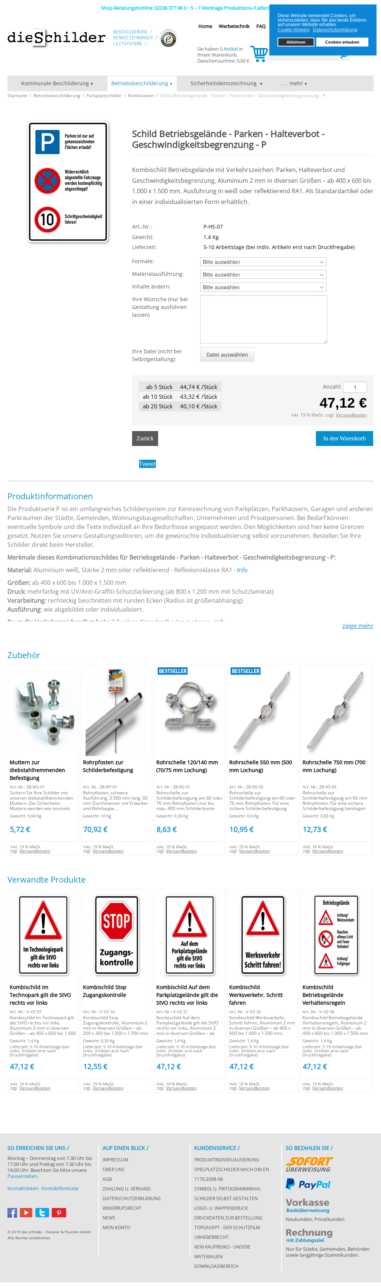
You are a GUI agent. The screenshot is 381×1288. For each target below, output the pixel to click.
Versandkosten (351, 415)
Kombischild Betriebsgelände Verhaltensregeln (323, 994)
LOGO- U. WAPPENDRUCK (221, 1208)
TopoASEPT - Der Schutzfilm (227, 1227)
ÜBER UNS (114, 1169)
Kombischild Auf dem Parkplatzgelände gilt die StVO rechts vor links (187, 994)
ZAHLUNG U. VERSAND (127, 1189)
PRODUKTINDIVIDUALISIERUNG (226, 1160)
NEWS (109, 1218)
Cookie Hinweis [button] (294, 29)
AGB (107, 1179)
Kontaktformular (60, 1188)
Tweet (147, 464)
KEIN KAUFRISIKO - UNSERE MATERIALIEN (222, 1252)
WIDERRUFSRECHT (122, 1208)
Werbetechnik (234, 26)
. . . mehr (292, 83)
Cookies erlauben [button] (342, 42)
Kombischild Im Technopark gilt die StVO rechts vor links (40, 994)
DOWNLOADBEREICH (216, 1266)
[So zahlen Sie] (310, 1163)
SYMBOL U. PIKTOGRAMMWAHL (227, 1189)
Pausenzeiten (22, 1176)
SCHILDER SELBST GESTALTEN (226, 1198)
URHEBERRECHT (211, 1237)
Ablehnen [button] (295, 42)
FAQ (261, 26)
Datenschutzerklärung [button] (335, 29)
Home (205, 26)
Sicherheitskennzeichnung (224, 83)
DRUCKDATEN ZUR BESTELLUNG (228, 1218)
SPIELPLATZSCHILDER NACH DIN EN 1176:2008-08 (231, 1174)
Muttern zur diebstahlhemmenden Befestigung (37, 770)
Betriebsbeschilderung (139, 83)
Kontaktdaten (22, 1188)
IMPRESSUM (115, 1160)
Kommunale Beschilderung (55, 83)
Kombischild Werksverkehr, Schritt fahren (256, 994)
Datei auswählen (227, 354)
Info (242, 570)
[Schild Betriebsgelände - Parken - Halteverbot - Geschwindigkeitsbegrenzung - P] (67, 181)
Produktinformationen (50, 495)
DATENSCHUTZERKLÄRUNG (132, 1198)
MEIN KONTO (116, 1227)
